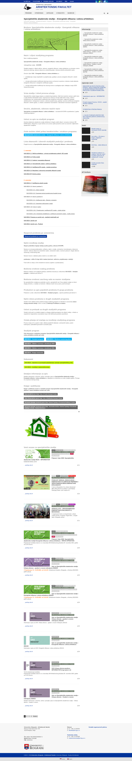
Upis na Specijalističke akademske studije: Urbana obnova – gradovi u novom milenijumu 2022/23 (51, 567)
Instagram (107, 1)
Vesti (53, 450)
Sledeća (35, 716)
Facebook (97, 1)
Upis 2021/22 (55, 640)
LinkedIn (104, 1)
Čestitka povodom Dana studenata (97, 163)
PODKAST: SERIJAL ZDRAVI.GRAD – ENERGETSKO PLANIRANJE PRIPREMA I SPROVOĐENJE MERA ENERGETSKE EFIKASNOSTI (65, 482)
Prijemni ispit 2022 (61, 531)
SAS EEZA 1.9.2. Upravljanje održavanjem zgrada (39, 203)
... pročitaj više (28, 465)
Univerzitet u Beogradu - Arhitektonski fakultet (35, 21)
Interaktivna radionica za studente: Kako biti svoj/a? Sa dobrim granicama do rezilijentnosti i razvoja (98, 155)
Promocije (72, 476)
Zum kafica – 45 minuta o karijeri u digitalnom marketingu (98, 138)
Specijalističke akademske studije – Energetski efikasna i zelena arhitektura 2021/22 (93, 34)
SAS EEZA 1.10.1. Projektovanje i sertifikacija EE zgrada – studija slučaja (45, 210)
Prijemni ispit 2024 (69, 450)
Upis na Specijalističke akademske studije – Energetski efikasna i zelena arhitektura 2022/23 (51, 594)
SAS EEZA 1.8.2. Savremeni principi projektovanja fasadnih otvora (43, 193)
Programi (49, 21)
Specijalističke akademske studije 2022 (64, 535)
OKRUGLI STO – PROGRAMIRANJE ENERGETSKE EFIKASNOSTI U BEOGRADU (63, 510)
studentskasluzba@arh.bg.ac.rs (77, 738)
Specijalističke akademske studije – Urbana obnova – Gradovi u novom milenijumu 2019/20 (93, 64)
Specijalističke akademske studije (63, 452)
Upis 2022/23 (59, 536)
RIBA (66, 1)
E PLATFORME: (36, 1)
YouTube (99, 1)
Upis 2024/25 (55, 455)
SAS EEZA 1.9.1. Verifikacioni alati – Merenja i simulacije (41, 200)
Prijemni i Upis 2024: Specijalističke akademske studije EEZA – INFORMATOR (49, 458)
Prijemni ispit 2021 (65, 613)
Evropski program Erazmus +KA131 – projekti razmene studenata (95, 102)
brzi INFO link (27, 1)
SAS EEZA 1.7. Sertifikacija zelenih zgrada (36, 183)
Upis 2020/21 (55, 665)
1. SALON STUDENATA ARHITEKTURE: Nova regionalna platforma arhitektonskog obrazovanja (93, 117)
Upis (72, 453)
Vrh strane (103, 755)
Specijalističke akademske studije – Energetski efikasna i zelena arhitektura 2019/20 (93, 58)
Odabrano (59, 450)
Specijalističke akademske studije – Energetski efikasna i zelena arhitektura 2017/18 (93, 70)
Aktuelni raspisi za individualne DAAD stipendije (98, 129)
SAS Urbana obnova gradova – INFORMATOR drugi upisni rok (61, 669)
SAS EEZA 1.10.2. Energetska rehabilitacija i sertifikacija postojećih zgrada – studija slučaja (50, 213)
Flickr (102, 1)
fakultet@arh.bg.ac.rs (74, 730)
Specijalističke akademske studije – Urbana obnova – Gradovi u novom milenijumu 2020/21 (93, 52)
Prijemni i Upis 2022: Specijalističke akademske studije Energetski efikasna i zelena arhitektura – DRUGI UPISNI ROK (49, 540)
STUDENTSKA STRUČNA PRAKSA (92, 109)
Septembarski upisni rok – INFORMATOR (94, 96)
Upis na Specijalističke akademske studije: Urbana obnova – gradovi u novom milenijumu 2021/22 (65, 619)
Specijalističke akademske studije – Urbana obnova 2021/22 (93, 39)
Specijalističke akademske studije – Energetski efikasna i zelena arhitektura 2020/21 (93, 45)
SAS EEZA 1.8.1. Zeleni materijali (35, 190)
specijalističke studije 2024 (60, 453)
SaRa (53, 476)
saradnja (72, 504)
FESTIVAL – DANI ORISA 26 (99, 145)
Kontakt (72, 1)
